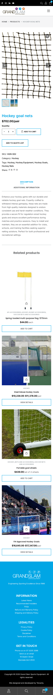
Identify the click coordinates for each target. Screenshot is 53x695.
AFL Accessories (14, 312)
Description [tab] (26, 182)
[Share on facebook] (9, 170)
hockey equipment (24, 162)
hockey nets (8, 166)
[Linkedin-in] (9, 3)
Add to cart (30, 131)
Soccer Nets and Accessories (26, 314)
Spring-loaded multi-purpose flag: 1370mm (26, 318)
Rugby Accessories (37, 312)
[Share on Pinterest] (14, 170)
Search (26, 691)
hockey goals (41, 162)
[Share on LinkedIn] (11, 170)
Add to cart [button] (26, 303)
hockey (11, 162)
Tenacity (39, 683)
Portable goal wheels (27, 468)
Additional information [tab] (26, 187)
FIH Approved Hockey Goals (27, 541)
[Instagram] (6, 3)
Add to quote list (15, 143)
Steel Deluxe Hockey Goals (26, 392)
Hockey (15, 158)
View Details (26, 379)
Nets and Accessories (24, 462)
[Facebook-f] (2, 3)
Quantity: (6, 126)
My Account (9, 691)
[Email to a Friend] (16, 170)
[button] (48, 65)
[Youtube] (13, 3)
